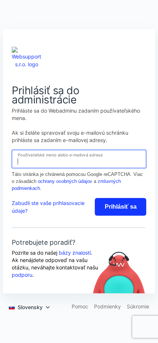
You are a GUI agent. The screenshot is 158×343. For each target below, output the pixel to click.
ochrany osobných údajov (65, 181)
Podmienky (107, 307)
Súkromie (138, 307)
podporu (22, 275)
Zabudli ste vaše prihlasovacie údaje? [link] (48, 207)
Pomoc (80, 307)
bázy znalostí (75, 253)
